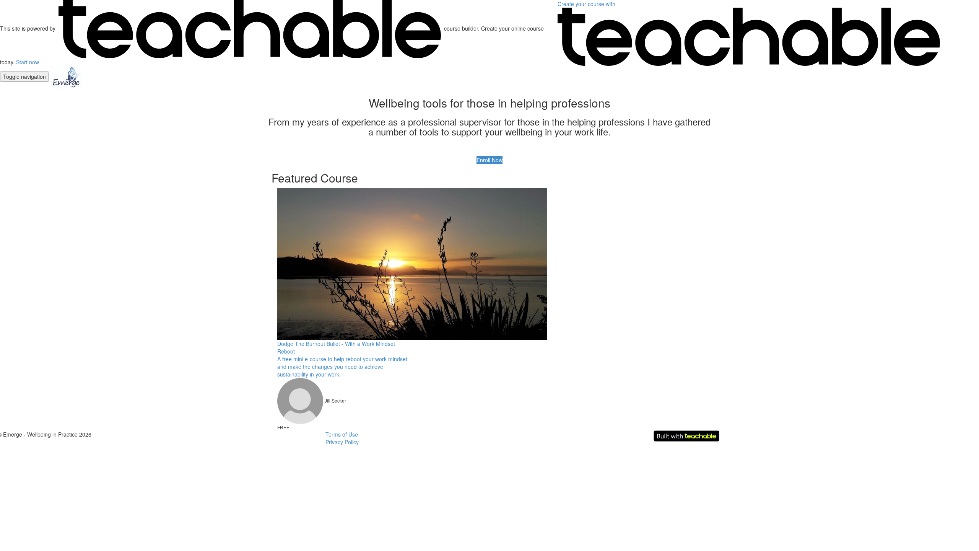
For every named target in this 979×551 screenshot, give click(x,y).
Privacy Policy (342, 442)
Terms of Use (341, 434)
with (587, 4)
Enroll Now (489, 160)
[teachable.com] (249, 28)
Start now (27, 62)
